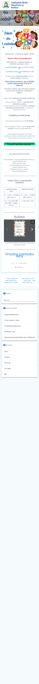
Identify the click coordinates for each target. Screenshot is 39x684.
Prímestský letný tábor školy (13, 326)
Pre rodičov (8, 368)
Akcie (6, 351)
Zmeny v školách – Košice (12, 320)
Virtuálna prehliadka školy (19, 255)
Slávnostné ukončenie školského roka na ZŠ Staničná (20, 337)
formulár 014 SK (30, 136)
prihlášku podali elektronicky (21, 82)
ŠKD (6, 374)
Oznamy (20, 267)
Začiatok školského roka (11, 314)
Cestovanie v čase (10, 331)
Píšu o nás (7, 363)
